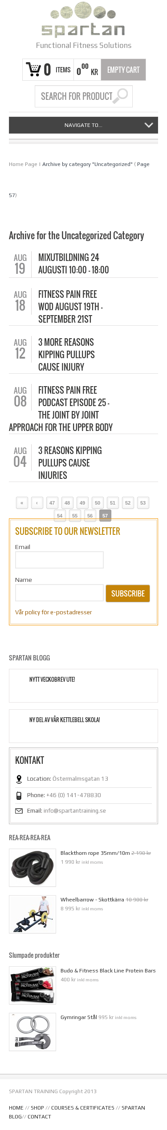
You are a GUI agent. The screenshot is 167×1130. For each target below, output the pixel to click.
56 (90, 515)
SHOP (37, 1108)
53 (143, 503)
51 (112, 503)
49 (82, 503)
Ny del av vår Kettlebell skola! (64, 719)
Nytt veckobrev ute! (52, 679)
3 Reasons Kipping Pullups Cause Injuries (70, 463)
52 (127, 503)
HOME (16, 1108)
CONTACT (39, 1117)
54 (59, 515)
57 (105, 515)
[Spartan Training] (83, 20)
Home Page (23, 164)
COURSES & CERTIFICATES (82, 1108)
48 (67, 503)
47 (52, 503)
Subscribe (128, 593)
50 (97, 503)
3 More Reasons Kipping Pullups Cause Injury (66, 354)
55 (74, 515)
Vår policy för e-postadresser (53, 612)
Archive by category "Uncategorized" (87, 164)
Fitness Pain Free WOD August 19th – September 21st (70, 306)
